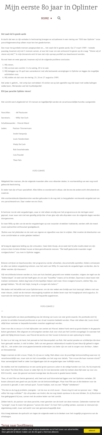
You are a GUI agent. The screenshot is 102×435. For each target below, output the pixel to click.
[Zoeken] (59, 18)
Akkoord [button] (92, 431)
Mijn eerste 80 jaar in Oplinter (51, 7)
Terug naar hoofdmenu (17, 425)
